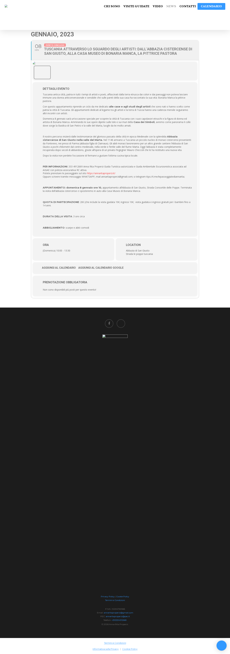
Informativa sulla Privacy (106, 649)
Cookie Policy (122, 596)
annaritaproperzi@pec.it (118, 616)
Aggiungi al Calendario (59, 267)
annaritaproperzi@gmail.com (118, 612)
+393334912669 (119, 620)
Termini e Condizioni (115, 600)
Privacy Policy (108, 596)
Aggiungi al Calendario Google (101, 267)
